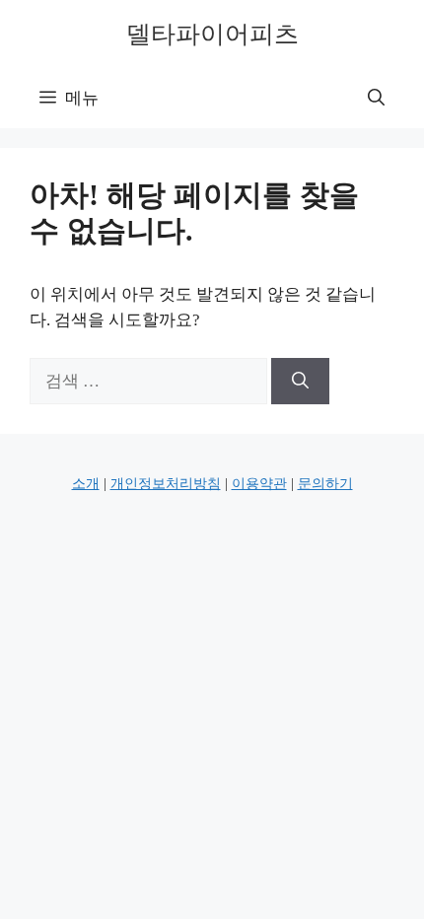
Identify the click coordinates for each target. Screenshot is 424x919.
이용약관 (259, 483)
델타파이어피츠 (212, 34)
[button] (376, 98)
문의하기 (325, 483)
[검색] (300, 381)
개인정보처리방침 (165, 483)
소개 (86, 483)
